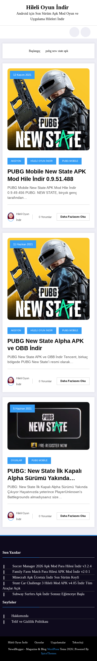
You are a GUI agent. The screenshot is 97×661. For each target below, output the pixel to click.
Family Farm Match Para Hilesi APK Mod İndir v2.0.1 (51, 572)
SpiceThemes (48, 653)
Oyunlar (16, 460)
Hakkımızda (19, 616)
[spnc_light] (86, 32)
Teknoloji (77, 642)
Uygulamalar (58, 642)
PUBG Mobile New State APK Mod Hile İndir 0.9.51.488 (46, 175)
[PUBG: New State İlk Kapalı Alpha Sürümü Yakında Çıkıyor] (48, 425)
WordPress (53, 649)
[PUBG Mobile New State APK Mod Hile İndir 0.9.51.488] (48, 109)
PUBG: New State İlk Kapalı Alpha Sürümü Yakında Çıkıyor (44, 475)
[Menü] (8, 32)
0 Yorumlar (45, 216)
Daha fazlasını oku (73, 216)
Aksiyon (16, 161)
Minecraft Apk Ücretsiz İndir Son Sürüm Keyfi (45, 577)
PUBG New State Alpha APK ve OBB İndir (45, 344)
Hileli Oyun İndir (47, 7)
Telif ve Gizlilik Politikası (29, 621)
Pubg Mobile (70, 161)
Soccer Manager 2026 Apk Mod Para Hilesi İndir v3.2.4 (52, 566)
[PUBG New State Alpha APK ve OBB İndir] (48, 278)
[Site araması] (74, 32)
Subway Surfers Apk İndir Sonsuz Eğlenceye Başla (48, 594)
